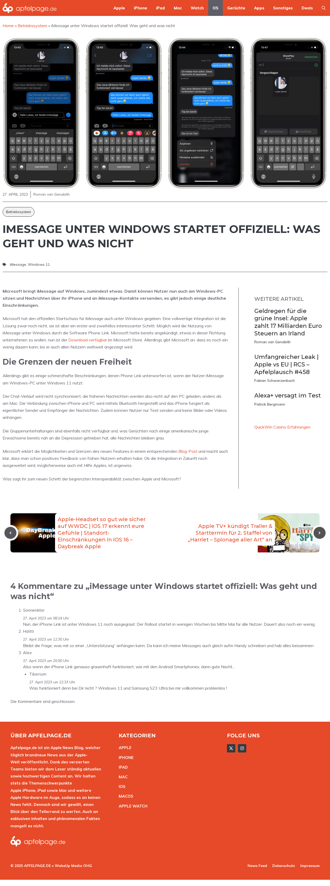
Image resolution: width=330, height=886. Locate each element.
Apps (259, 7)
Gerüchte (236, 7)
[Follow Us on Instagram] (242, 748)
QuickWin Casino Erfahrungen (282, 427)
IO (121, 786)
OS (215, 7)
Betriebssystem (18, 212)
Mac (178, 7)
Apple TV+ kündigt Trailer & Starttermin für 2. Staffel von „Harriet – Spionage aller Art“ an (230, 533)
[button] (323, 8)
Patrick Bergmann (269, 404)
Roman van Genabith (272, 342)
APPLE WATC (132, 806)
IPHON (125, 757)
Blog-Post (187, 451)
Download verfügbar (87, 339)
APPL (124, 747)
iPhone (140, 7)
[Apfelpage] (30, 8)
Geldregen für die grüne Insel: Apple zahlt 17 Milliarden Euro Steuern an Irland (288, 322)
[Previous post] (10, 533)
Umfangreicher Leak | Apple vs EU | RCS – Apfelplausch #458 (286, 364)
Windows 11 (39, 264)
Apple (119, 7)
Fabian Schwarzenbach (274, 380)
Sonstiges (283, 7)
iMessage (18, 264)
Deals (307, 7)
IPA (122, 767)
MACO (125, 796)
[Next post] (319, 533)
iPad (160, 7)
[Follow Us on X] (231, 748)
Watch (197, 7)
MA (122, 776)
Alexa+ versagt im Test (287, 395)
